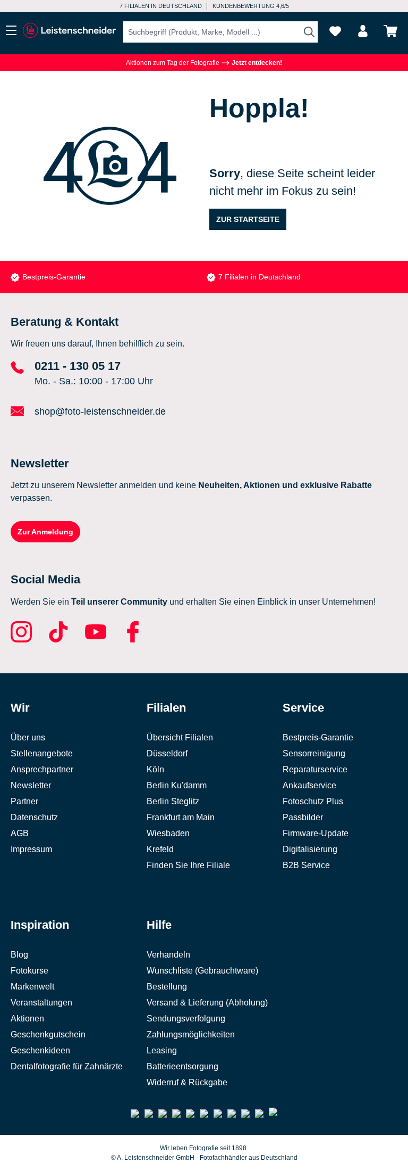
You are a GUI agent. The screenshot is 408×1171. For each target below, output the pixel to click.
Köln (155, 769)
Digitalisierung (310, 849)
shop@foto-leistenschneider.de (100, 411)
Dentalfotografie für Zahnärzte (67, 1066)
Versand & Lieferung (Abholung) (207, 1002)
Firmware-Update (315, 833)
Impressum (31, 849)
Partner (24, 801)
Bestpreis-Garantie (54, 277)
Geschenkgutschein (48, 1034)
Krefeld (160, 849)
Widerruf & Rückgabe (187, 1082)
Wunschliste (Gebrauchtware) (202, 970)
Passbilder (303, 817)
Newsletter (31, 785)
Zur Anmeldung (45, 531)
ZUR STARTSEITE (247, 219)
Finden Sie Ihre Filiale (188, 865)
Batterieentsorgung (182, 1066)
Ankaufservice (309, 785)
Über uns (28, 737)
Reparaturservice (315, 769)
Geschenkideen (40, 1050)
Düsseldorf (167, 753)
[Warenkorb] (390, 31)
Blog (19, 954)
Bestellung (167, 986)
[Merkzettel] (335, 31)
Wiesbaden (168, 833)
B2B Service (306, 865)
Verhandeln (168, 954)
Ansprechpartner (42, 769)
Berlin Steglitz (173, 801)
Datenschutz (34, 817)
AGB (20, 833)
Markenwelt (32, 986)
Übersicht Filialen (180, 737)
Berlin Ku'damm (177, 785)
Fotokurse (29, 970)
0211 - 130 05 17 (78, 366)
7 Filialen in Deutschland (161, 6)
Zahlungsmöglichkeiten (191, 1034)
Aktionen (27, 1018)
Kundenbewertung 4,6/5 (250, 6)
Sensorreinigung (314, 753)
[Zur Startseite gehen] (69, 30)
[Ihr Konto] (363, 31)
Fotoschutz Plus (313, 801)
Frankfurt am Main (181, 817)
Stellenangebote (42, 753)
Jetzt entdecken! (256, 63)
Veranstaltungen (41, 1002)
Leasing (162, 1050)
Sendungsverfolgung (186, 1018)
